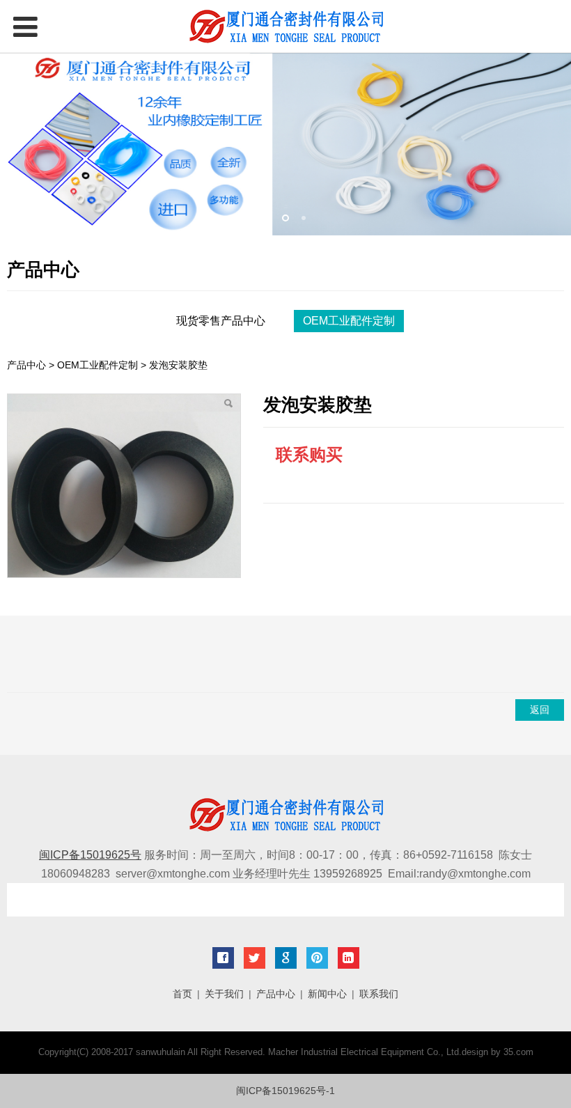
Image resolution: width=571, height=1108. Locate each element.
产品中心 (26, 364)
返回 (539, 709)
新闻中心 (327, 993)
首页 (182, 993)
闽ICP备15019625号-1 (285, 1090)
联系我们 (378, 993)
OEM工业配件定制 (349, 321)
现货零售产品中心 (220, 321)
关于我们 (224, 993)
